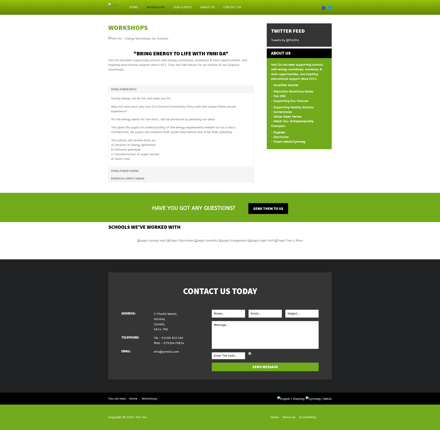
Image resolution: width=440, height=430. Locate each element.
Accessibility (307, 417)
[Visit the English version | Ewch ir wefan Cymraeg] (290, 398)
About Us (207, 7)
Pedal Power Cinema (125, 171)
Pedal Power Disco (123, 89)
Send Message (265, 367)
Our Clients (182, 7)
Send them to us (268, 208)
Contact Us (232, 7)
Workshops (156, 7)
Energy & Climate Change (128, 178)
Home (133, 7)
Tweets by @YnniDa (285, 40)
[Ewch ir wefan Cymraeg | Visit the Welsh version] (319, 398)
